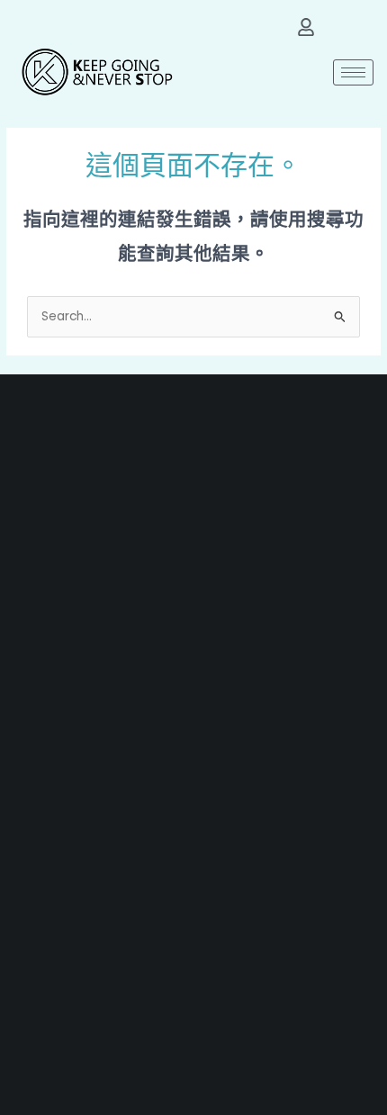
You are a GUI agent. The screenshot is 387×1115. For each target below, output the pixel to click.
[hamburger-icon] (353, 72)
